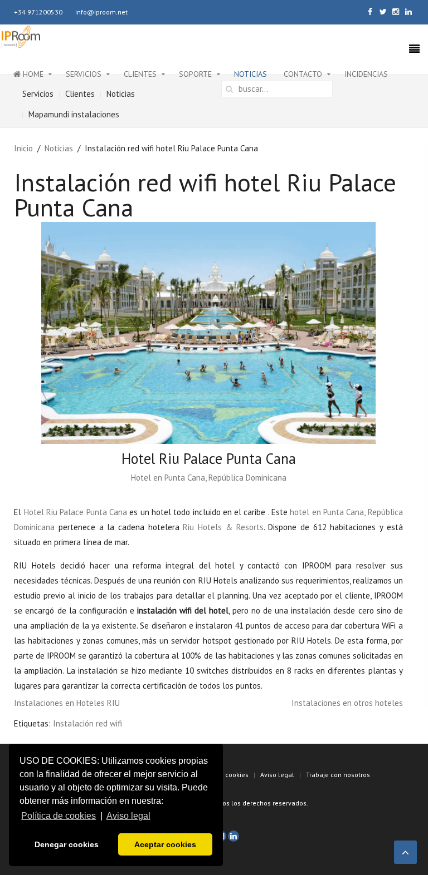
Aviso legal (277, 774)
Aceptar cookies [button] (165, 844)
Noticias (250, 74)
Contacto (303, 74)
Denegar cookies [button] (67, 844)
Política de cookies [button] (58, 815)
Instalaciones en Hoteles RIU (67, 703)
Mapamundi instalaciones (73, 114)
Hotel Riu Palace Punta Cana (75, 512)
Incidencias (366, 74)
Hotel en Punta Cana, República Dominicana (208, 477)
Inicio (23, 148)
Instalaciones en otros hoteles (347, 703)
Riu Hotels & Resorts (223, 527)
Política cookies (224, 774)
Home (32, 74)
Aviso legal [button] (128, 815)
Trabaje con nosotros (338, 774)
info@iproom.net (101, 12)
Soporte (195, 74)
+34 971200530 (38, 12)
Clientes (140, 74)
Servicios (83, 74)
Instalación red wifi (87, 723)
